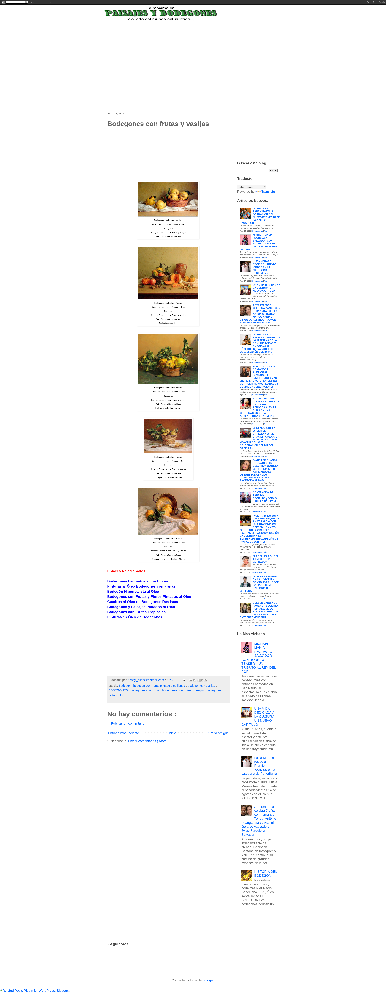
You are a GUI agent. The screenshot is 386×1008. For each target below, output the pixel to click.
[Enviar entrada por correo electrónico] (183, 680)
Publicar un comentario (127, 723)
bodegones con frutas (145, 690)
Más (265, 231)
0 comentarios (257, 231)
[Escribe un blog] (194, 680)
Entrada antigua (217, 733)
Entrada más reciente (123, 733)
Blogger (208, 980)
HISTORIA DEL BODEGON (265, 873)
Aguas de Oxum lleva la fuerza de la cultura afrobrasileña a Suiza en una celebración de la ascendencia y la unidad (259, 407)
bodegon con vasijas (202, 685)
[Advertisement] (181, 39)
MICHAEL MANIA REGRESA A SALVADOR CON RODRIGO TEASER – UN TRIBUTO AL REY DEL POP (258, 657)
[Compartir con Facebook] (201, 680)
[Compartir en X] (198, 680)
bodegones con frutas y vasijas (183, 690)
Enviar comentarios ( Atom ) (148, 741)
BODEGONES (118, 690)
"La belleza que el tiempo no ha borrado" (266, 559)
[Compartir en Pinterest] (205, 680)
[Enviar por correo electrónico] (190, 680)
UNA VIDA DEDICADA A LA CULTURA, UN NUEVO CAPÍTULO (266, 288)
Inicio (172, 733)
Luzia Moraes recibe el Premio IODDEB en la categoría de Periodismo (264, 267)
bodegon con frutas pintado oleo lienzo (159, 685)
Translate (268, 191)
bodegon (125, 685)
